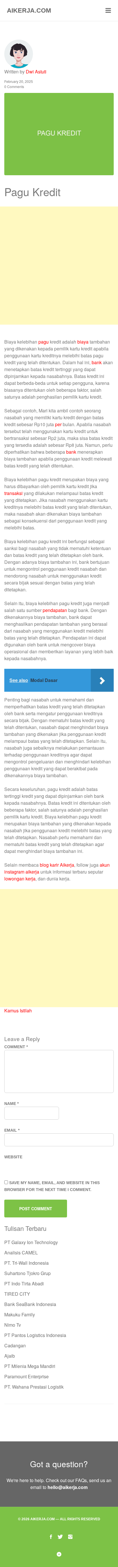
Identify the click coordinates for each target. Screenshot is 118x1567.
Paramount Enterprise (26, 1376)
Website (13, 1157)
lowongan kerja (20, 878)
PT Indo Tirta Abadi (24, 1283)
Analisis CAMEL (21, 1252)
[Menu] (108, 10)
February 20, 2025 (18, 81)
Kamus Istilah (18, 1010)
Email (11, 1130)
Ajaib (9, 1355)
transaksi (13, 493)
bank (97, 362)
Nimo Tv (12, 1325)
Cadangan (15, 1345)
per (58, 424)
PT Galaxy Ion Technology (31, 1242)
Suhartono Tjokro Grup (27, 1273)
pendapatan (55, 610)
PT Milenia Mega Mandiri (29, 1366)
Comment (16, 1046)
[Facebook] (51, 1536)
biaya (82, 341)
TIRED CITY (17, 1294)
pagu (43, 341)
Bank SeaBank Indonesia (30, 1304)
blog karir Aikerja (57, 865)
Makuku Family (19, 1314)
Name (11, 1103)
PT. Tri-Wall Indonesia (26, 1263)
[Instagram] (70, 1536)
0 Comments (14, 86)
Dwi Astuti (36, 71)
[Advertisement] (59, 265)
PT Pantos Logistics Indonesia (35, 1335)
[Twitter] (60, 1536)
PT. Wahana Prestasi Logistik (34, 1386)
